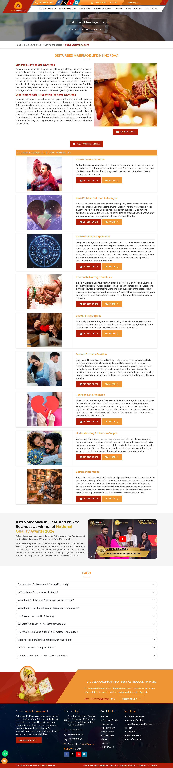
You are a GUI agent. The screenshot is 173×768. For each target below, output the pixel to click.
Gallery (104, 2)
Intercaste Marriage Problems (94, 277)
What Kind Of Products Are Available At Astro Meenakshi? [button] (48, 607)
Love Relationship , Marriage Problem (95, 8)
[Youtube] (70, 2)
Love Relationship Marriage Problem (43, 45)
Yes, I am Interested (88, 143)
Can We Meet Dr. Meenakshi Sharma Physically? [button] (43, 584)
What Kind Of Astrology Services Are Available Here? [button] (46, 600)
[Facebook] (59, 2)
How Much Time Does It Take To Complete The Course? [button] (48, 631)
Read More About (27, 740)
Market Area (108, 746)
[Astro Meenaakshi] (18, 6)
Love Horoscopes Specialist (93, 236)
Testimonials (108, 735)
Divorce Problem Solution (91, 354)
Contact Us (112, 2)
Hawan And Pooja (133, 8)
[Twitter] (65, 2)
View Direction (88, 744)
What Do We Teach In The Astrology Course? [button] (42, 623)
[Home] (92, 2)
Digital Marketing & (132, 765)
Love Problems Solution (90, 159)
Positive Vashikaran (47, 8)
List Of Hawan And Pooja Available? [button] (36, 647)
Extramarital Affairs (88, 471)
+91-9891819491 (46, 2)
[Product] (125, 95)
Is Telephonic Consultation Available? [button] (38, 592)
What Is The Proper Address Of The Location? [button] (42, 655)
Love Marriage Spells (88, 315)
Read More (110, 180)
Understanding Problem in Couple (96, 433)
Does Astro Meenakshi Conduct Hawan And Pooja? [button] (45, 639)
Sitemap (106, 743)
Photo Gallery (108, 727)
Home (18, 45)
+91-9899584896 (97, 699)
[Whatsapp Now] (5, 753)
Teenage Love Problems (90, 394)
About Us (98, 2)
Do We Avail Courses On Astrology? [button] (36, 615)
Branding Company (148, 765)
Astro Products (151, 8)
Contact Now (130, 699)
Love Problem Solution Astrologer (96, 198)
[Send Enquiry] (4, 761)
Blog (104, 739)
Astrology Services (67, 8)
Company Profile (110, 720)
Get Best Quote (127, 131)
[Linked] (76, 2)
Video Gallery (108, 731)
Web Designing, (116, 765)
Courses (118, 8)
